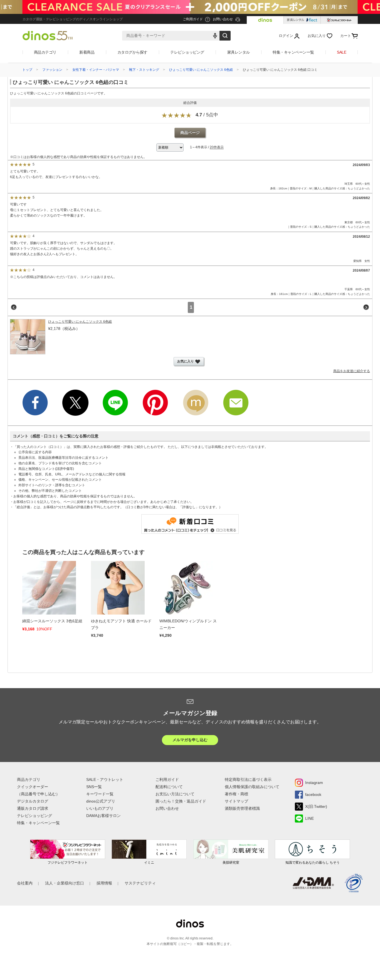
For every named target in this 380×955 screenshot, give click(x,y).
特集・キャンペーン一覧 (293, 52)
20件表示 (217, 147)
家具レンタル (238, 52)
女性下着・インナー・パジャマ (95, 70)
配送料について (169, 786)
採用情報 (104, 883)
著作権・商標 (236, 794)
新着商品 (86, 52)
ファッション (52, 70)
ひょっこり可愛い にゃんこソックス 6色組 (201, 70)
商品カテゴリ (45, 52)
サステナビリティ (140, 883)
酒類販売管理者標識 (242, 808)
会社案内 (25, 883)
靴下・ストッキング (144, 70)
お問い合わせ (167, 808)
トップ (27, 70)
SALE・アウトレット (104, 779)
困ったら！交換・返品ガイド (181, 801)
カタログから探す (132, 52)
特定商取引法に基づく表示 (248, 779)
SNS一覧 (94, 786)
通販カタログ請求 (32, 808)
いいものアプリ (99, 808)
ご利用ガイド (167, 779)
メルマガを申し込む (190, 740)
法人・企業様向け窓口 (64, 883)
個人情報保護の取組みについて (252, 786)
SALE (341, 52)
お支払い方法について (175, 794)
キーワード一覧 (99, 794)
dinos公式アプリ (100, 801)
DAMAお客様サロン (103, 815)
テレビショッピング (187, 52)
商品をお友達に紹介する (351, 371)
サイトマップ (236, 801)
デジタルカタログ (32, 801)
